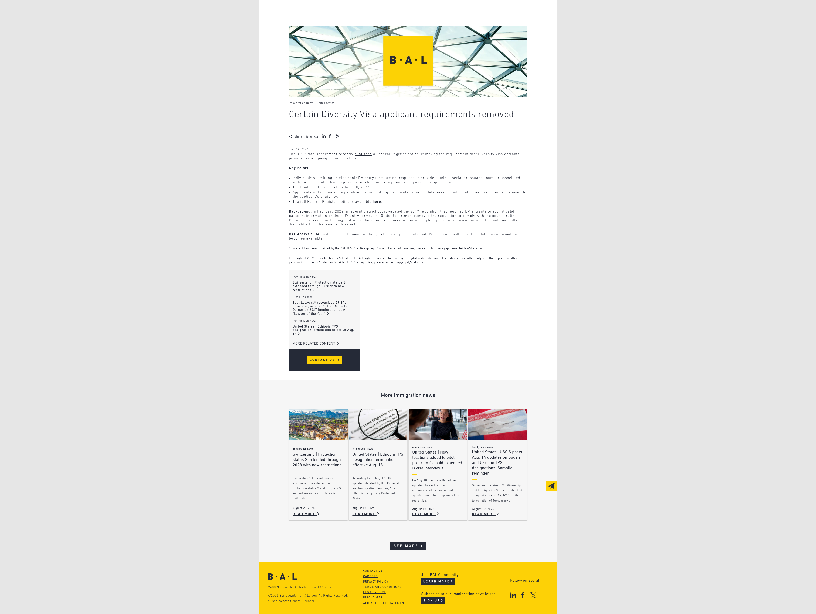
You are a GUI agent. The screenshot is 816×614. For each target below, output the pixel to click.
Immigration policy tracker (397, 18)
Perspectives (382, 10)
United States (325, 103)
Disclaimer (373, 597)
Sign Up (431, 600)
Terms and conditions (382, 587)
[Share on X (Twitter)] (337, 136)
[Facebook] (522, 595)
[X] (533, 595)
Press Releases (303, 297)
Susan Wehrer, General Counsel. (291, 601)
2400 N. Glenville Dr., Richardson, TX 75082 (300, 587)
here (377, 202)
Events (376, 26)
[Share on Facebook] (330, 136)
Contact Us (323, 360)
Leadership (316, 10)
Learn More (436, 581)
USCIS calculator (386, 34)
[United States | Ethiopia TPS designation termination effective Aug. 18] (378, 424)
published (363, 154)
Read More (305, 514)
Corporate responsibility (329, 18)
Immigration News (301, 103)
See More (406, 546)
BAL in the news (321, 26)
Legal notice (374, 592)
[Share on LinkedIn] (324, 136)
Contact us (373, 571)
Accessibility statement (384, 603)
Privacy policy (375, 581)
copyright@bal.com (409, 262)
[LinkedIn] (513, 595)
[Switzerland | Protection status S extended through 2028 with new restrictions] (318, 424)
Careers (313, 34)
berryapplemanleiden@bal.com (459, 248)
